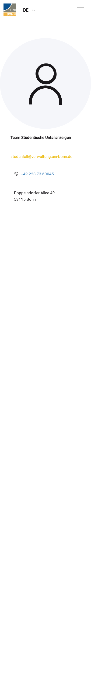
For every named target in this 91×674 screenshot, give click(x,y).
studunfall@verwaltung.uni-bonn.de (41, 156)
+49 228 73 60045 (37, 174)
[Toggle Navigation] (80, 9)
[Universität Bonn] (10, 9)
